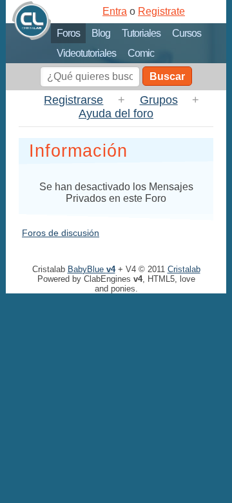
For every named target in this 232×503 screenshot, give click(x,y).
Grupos (159, 100)
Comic (141, 53)
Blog (101, 33)
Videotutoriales (86, 53)
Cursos (186, 33)
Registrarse (73, 100)
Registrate (161, 11)
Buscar (167, 76)
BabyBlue (91, 269)
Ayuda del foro (116, 113)
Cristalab (184, 269)
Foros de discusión (60, 233)
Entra (114, 11)
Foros (68, 33)
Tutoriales (141, 33)
